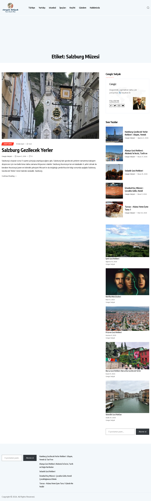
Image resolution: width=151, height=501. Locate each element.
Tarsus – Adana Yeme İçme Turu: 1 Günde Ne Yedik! (56, 485)
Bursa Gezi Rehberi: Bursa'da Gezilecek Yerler (123, 371)
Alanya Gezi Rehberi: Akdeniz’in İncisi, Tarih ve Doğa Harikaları (56, 465)
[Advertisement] (75, 35)
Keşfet (72, 8)
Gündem (82, 8)
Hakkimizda (95, 8)
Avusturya (7, 144)
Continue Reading (8, 176)
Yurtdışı (42, 8)
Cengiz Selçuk (7, 156)
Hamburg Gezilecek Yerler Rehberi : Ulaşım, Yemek (136, 133)
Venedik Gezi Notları (114, 414)
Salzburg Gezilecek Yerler (27, 150)
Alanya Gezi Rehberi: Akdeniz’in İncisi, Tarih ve (136, 152)
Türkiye (31, 8)
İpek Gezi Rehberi (112, 258)
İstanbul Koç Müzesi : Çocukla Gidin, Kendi (134, 189)
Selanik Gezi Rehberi (134, 170)
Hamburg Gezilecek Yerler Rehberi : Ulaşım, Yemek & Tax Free (56, 458)
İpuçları (63, 8)
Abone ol (142, 431)
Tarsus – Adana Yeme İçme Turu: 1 (136, 208)
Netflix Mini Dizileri (113, 296)
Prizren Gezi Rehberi (114, 332)
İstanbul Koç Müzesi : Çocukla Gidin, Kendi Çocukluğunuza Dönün (55, 477)
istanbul (52, 8)
